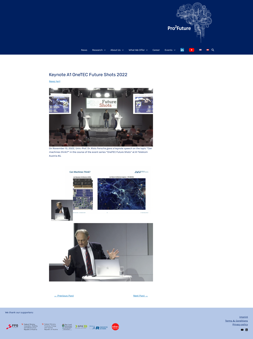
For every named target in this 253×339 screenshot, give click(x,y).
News (84, 49)
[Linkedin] (246, 329)
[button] (212, 49)
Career (156, 49)
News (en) (54, 81)
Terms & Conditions (236, 320)
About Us (116, 49)
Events (168, 49)
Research (97, 49)
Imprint (243, 316)
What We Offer (137, 49)
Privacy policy (240, 324)
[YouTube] (242, 329)
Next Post (140, 295)
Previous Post (64, 295)
